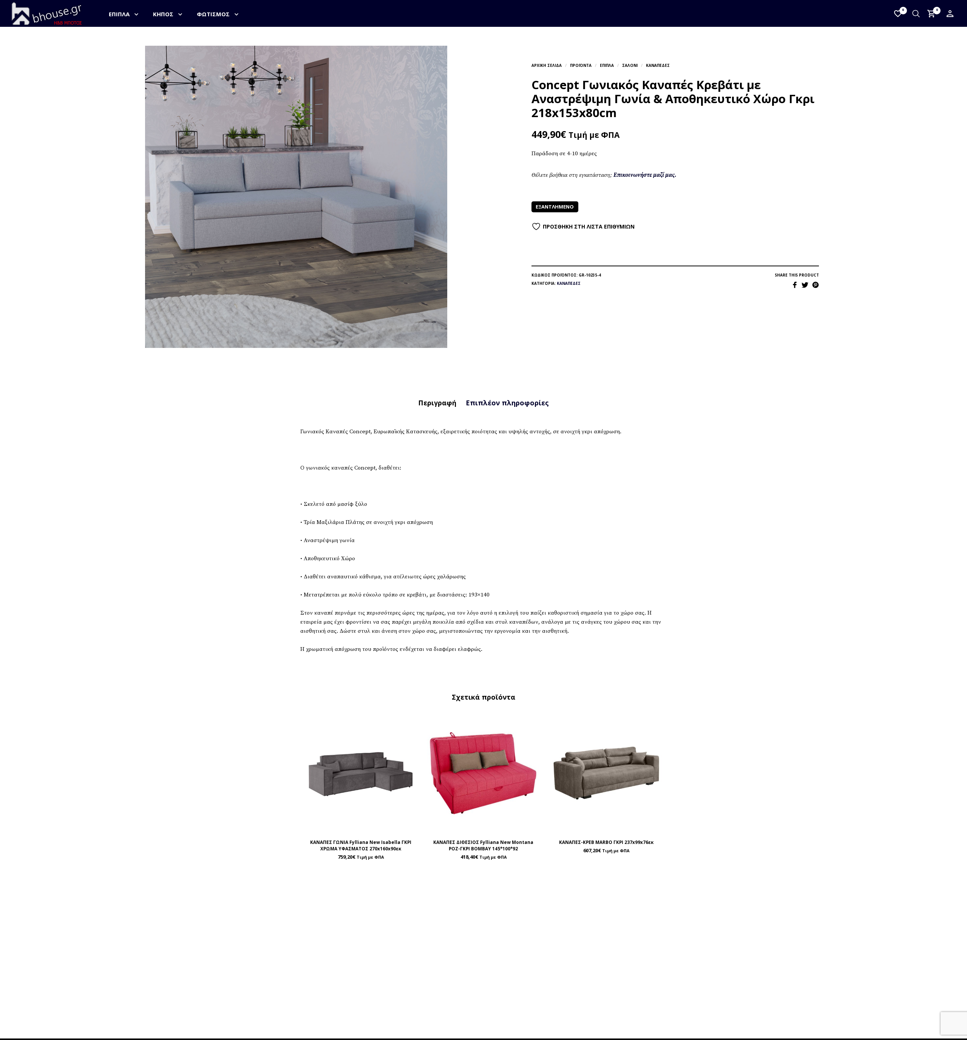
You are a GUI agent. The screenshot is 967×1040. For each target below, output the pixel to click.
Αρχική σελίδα (546, 65)
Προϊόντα (581, 65)
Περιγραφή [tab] (437, 402)
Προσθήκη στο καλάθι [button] (378, 825)
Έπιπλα (119, 14)
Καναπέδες (658, 65)
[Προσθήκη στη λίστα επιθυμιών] (360, 825)
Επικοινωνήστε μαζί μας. (645, 175)
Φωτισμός (213, 14)
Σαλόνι (630, 65)
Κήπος (163, 14)
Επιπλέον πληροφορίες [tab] (507, 402)
